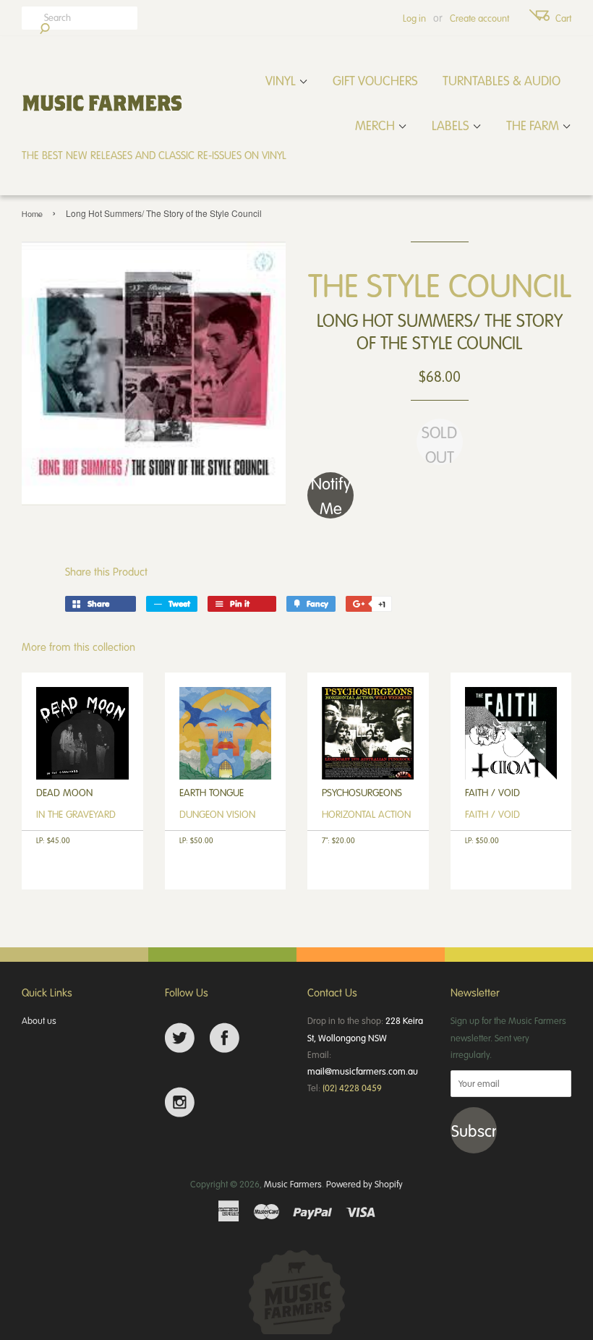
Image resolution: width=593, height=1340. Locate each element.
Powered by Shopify (364, 1183)
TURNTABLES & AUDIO (501, 80)
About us (39, 1020)
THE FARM (534, 125)
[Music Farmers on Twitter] (180, 1038)
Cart (563, 18)
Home (32, 213)
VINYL (282, 80)
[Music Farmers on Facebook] (224, 1038)
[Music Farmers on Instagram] (180, 1102)
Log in (414, 18)
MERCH (376, 125)
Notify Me (331, 495)
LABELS (452, 125)
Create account (479, 18)
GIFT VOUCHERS (375, 80)
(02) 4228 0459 (352, 1087)
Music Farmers (293, 1183)
